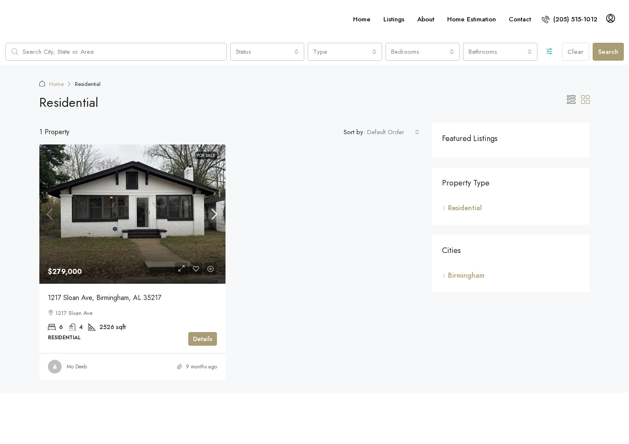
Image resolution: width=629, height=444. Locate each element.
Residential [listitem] (465, 208)
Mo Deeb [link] (77, 366)
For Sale (206, 155)
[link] (132, 214)
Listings (393, 19)
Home (362, 19)
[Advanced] (549, 52)
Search (608, 51)
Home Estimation (471, 19)
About (425, 19)
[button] (571, 100)
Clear (575, 51)
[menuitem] (569, 19)
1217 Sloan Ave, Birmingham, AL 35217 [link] (104, 298)
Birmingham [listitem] (466, 275)
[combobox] (267, 52)
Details (202, 339)
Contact (520, 19)
